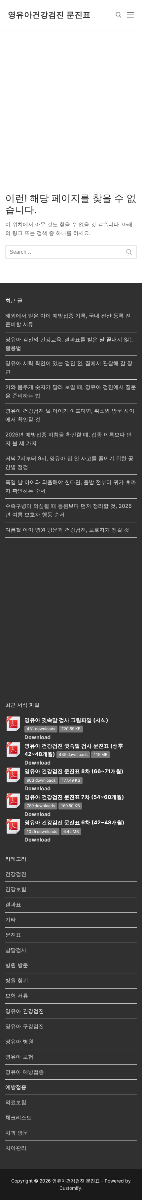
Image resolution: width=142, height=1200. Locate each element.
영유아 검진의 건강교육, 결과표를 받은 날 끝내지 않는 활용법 (69, 343)
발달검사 (15, 950)
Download (37, 737)
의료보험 (15, 1102)
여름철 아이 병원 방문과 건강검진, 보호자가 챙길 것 (67, 529)
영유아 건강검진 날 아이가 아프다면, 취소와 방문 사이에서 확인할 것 (69, 415)
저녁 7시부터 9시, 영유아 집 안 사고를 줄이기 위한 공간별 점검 (69, 462)
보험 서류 (16, 995)
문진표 (13, 934)
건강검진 (15, 874)
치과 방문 (16, 1132)
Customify (70, 1188)
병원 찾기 (16, 980)
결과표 (13, 904)
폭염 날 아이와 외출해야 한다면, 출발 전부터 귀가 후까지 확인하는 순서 (70, 486)
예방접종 (15, 1087)
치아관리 (15, 1147)
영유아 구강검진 (24, 1026)
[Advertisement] (71, 104)
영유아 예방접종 (24, 1072)
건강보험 (15, 889)
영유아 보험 (19, 1056)
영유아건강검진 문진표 (49, 14)
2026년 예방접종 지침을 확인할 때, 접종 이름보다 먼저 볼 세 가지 (68, 438)
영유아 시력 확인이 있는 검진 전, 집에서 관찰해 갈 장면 (68, 367)
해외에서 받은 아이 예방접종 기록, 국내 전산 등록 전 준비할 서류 (68, 319)
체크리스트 (18, 1117)
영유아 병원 (19, 1041)
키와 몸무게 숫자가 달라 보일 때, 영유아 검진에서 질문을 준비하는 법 (70, 391)
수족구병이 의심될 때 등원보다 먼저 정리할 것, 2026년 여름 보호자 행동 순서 (68, 510)
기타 (10, 919)
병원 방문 (16, 965)
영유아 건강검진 (24, 1011)
